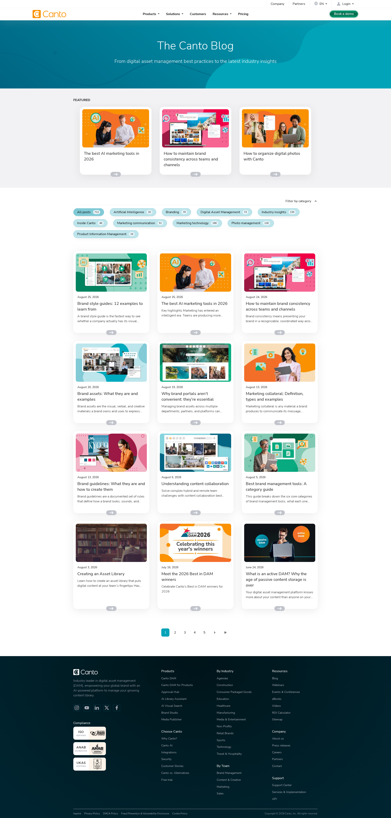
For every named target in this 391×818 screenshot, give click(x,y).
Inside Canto (89, 223)
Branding (176, 212)
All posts (88, 212)
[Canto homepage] (50, 14)
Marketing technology (197, 223)
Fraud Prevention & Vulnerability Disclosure (145, 813)
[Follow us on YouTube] (86, 707)
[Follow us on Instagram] (76, 707)
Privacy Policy (92, 813)
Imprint (77, 813)
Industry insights (278, 212)
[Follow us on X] (106, 707)
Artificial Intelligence (132, 212)
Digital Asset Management (224, 212)
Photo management (250, 223)
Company (277, 4)
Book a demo (344, 14)
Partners (299, 4)
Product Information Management (105, 234)
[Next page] (214, 632)
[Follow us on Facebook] (116, 707)
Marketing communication (139, 223)
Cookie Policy (179, 813)
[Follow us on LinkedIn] (96, 707)
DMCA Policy (110, 813)
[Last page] (225, 632)
